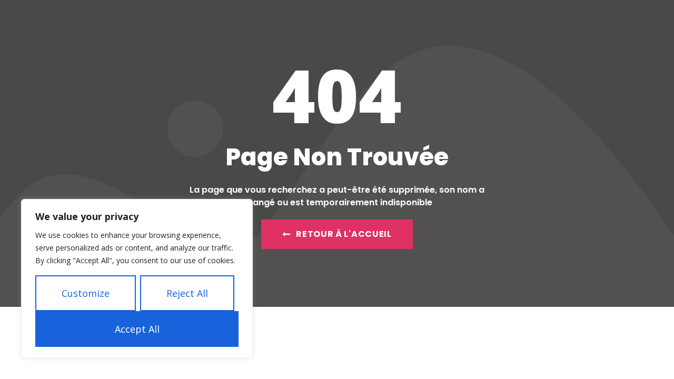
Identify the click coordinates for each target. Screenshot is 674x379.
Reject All (187, 293)
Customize (86, 293)
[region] (137, 278)
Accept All (137, 329)
